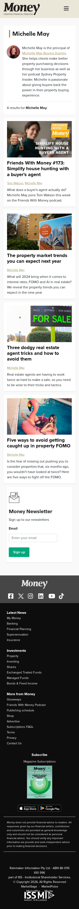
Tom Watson (15, 183)
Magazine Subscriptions (39, 761)
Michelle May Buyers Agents (44, 53)
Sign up (19, 552)
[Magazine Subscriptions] (39, 782)
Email (13, 528)
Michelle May (33, 183)
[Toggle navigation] (66, 9)
